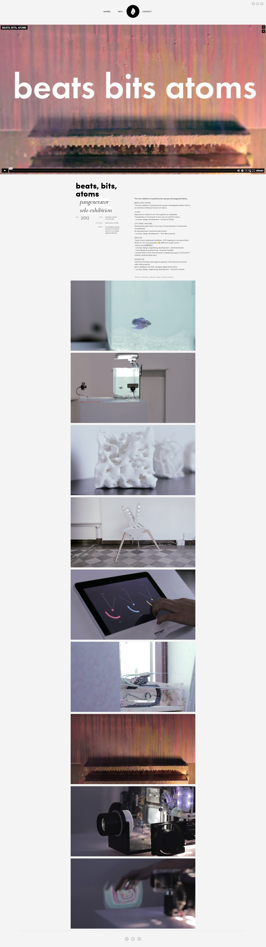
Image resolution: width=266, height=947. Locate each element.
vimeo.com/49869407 (143, 245)
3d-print (139, 277)
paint (159, 277)
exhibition (146, 277)
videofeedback (168, 277)
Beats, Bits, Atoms (111, 223)
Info (120, 12)
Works (106, 12)
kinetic (153, 277)
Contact (147, 12)
